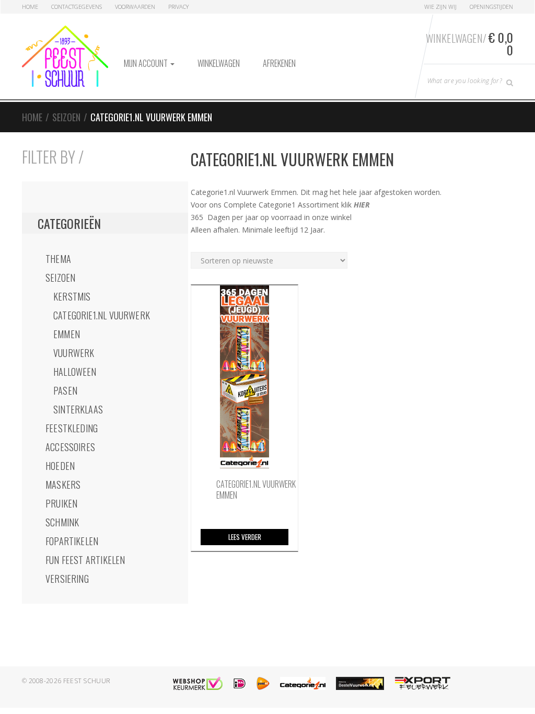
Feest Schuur (87, 680)
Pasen (65, 390)
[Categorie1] (302, 683)
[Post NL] (263, 683)
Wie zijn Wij (440, 6)
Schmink (62, 522)
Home (30, 6)
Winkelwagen (218, 63)
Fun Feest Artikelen (85, 560)
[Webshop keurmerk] (198, 683)
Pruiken (61, 503)
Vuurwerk (73, 353)
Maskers (62, 484)
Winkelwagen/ (469, 43)
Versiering (67, 578)
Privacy (178, 6)
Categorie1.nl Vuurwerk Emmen (101, 324)
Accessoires (70, 447)
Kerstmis (71, 296)
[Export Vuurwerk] (422, 683)
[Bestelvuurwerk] (360, 683)
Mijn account (146, 63)
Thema (58, 259)
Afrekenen (279, 63)
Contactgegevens (76, 6)
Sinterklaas (78, 409)
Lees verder (244, 537)
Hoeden (60, 466)
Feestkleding (71, 428)
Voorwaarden (135, 6)
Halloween (75, 371)
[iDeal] (239, 683)
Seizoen (66, 117)
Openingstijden (491, 6)
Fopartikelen (71, 541)
